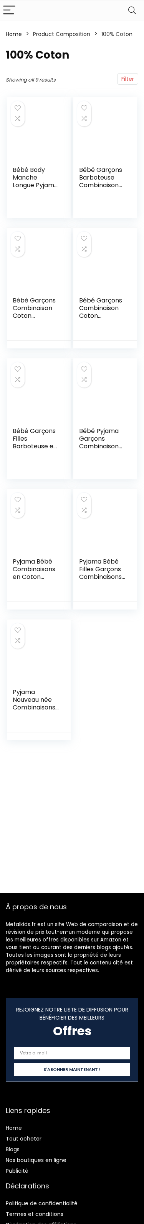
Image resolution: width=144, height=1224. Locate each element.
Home (14, 34)
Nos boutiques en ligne (36, 1160)
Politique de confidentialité (42, 1203)
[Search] (132, 10)
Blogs (13, 1149)
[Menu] (9, 10)
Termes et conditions (34, 1214)
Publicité (17, 1171)
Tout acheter (23, 1138)
